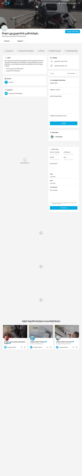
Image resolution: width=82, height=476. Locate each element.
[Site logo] (14, 3)
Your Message (53, 187)
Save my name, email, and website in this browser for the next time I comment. (64, 203)
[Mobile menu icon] (3, 3)
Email (51, 180)
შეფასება (21, 41)
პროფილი (7, 41)
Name (51, 174)
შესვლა (63, 3)
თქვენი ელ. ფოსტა (55, 89)
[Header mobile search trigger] (79, 3)
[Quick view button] (21, 347)
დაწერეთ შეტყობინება (56, 96)
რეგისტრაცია (72, 3)
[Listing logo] (4, 28)
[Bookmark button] (24, 347)
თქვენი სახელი (54, 83)
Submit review (63, 207)
